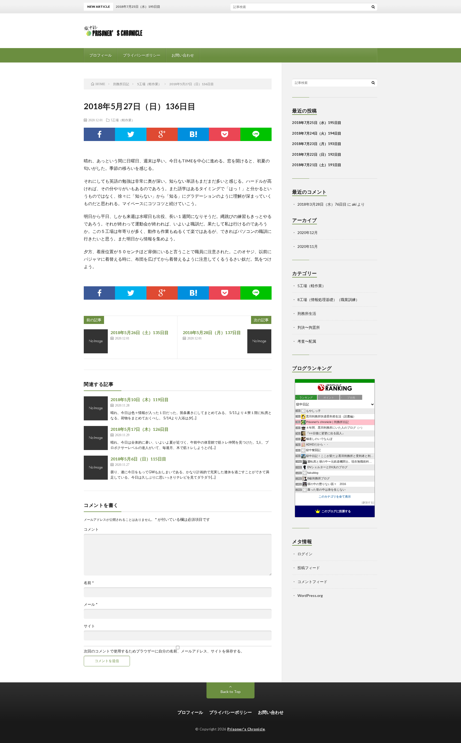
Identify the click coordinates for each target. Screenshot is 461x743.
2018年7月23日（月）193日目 (316, 144)
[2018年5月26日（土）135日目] (96, 341)
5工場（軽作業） (123, 120)
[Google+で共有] (162, 134)
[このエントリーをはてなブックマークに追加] (193, 134)
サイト (89, 626)
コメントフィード (312, 581)
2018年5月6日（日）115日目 (138, 458)
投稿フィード (308, 567)
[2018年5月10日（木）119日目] (96, 408)
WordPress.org (310, 595)
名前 (89, 583)
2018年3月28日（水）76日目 (322, 204)
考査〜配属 (306, 341)
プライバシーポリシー (141, 55)
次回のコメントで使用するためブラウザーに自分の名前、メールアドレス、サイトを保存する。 (164, 651)
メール (91, 604)
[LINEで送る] (256, 134)
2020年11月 (307, 246)
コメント (91, 529)
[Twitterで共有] (130, 134)
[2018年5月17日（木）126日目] (96, 438)
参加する (368, 502)
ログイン (304, 554)
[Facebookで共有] (99, 134)
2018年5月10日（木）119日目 (139, 399)
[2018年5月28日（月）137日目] (259, 341)
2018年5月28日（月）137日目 (212, 332)
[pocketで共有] (224, 134)
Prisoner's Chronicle (246, 729)
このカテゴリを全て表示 (335, 496)
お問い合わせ (183, 55)
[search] (373, 7)
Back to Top (231, 691)
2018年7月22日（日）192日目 (316, 154)
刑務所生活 (306, 313)
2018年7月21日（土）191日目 (316, 165)
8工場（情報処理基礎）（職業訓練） (328, 299)
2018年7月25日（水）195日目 (316, 122)
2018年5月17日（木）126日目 (139, 429)
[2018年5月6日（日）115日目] (96, 468)
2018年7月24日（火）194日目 (316, 133)
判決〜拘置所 (308, 327)
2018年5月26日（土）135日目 (139, 332)
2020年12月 (307, 232)
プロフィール (100, 55)
